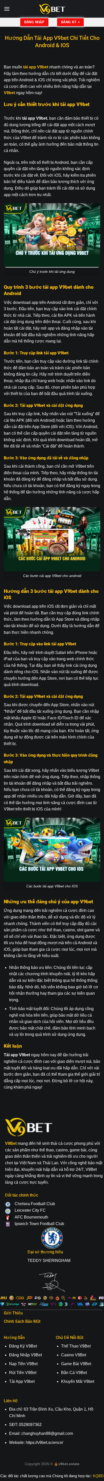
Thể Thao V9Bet (76, 1346)
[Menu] (7, 9)
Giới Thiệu (13, 1313)
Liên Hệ (11, 1400)
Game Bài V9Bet (76, 1364)
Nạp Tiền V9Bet (23, 1364)
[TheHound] (52, 9)
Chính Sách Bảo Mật (22, 1321)
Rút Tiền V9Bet (22, 1372)
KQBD (98, 1476)
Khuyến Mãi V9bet (77, 1381)
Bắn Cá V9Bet (74, 1372)
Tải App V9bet (22, 1381)
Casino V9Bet (73, 1355)
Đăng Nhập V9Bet (25, 1355)
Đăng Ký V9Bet (23, 1346)
